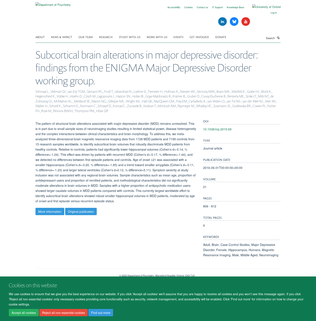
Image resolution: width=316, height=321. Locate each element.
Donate (220, 37)
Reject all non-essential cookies (63, 312)
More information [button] (49, 211)
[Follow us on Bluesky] (234, 22)
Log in (274, 12)
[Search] (278, 37)
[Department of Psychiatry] (53, 3)
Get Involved (199, 37)
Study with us (129, 37)
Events (178, 37)
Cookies (188, 7)
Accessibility (173, 7)
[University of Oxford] (263, 6)
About (40, 37)
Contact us (202, 7)
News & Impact (61, 37)
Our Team (85, 37)
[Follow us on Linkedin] (223, 22)
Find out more (100, 312)
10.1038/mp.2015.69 (217, 129)
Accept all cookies (24, 312)
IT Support (217, 7)
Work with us (157, 37)
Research (106, 37)
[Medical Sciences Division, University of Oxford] (74, 274)
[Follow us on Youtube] (245, 22)
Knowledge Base (235, 7)
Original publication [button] (81, 211)
